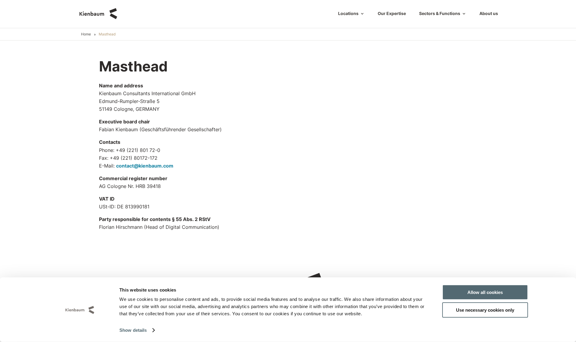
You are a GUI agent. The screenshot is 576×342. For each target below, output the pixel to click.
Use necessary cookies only (485, 309)
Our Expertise (392, 13)
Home (86, 34)
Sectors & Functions (439, 13)
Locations (348, 13)
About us (488, 13)
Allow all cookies (485, 292)
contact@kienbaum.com (144, 166)
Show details (133, 330)
